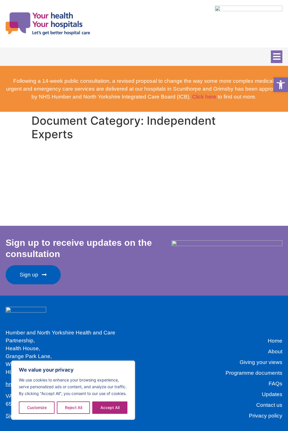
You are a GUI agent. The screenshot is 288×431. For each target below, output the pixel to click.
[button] (276, 56)
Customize (37, 407)
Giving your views (261, 362)
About (275, 351)
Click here (204, 97)
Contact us (269, 405)
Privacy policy (265, 416)
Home (275, 341)
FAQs (275, 384)
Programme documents (254, 373)
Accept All (110, 407)
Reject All (73, 407)
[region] (73, 390)
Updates (272, 394)
